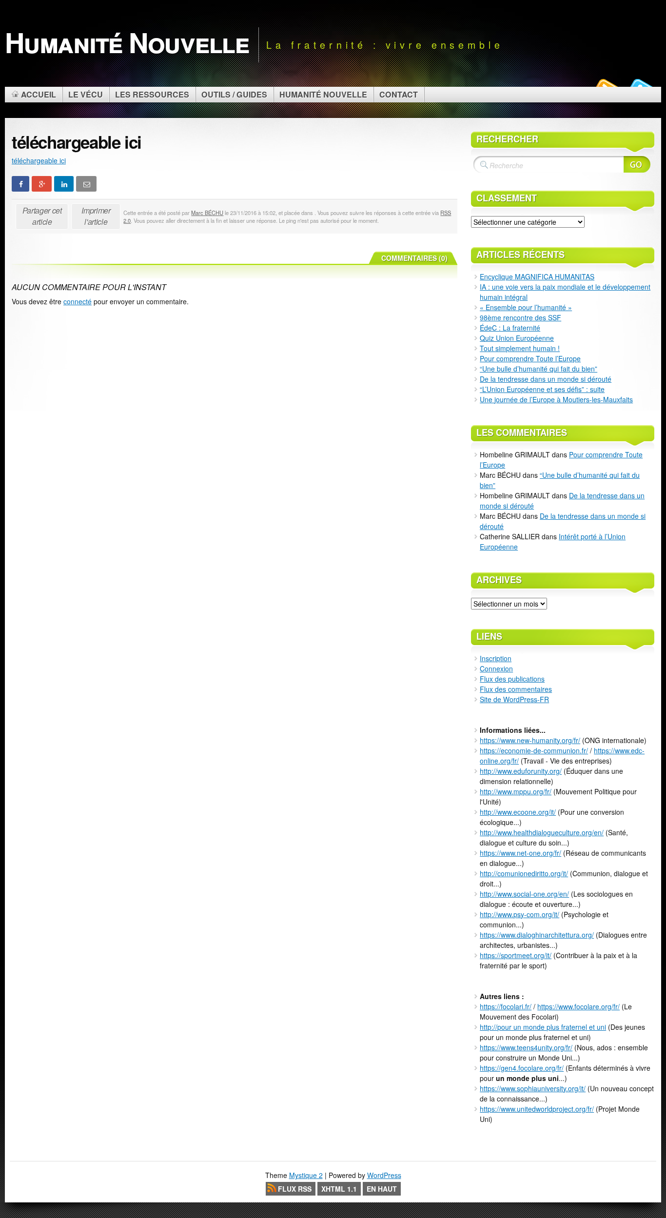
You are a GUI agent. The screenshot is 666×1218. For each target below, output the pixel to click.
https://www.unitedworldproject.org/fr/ (537, 1109)
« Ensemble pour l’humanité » (526, 307)
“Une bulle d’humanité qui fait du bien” (538, 368)
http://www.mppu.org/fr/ (515, 791)
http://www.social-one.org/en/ (524, 894)
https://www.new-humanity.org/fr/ (530, 740)
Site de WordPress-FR (514, 699)
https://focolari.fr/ (505, 1006)
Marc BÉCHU (207, 212)
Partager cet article (42, 216)
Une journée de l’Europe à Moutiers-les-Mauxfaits (556, 399)
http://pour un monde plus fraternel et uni (543, 1027)
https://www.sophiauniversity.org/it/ (533, 1088)
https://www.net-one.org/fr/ (520, 853)
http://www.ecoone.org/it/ (518, 812)
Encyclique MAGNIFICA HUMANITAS (537, 276)
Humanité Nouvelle (127, 41)
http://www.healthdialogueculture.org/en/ (542, 832)
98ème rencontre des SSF (520, 317)
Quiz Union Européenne (517, 338)
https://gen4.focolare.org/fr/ (522, 1068)
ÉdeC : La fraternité (510, 328)
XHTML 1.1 (339, 1189)
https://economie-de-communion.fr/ (534, 750)
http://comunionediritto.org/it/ (524, 873)
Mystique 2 (306, 1175)
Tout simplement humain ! (520, 348)
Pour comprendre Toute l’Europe (530, 358)
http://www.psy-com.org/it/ (519, 914)
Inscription (495, 658)
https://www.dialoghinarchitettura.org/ (537, 935)
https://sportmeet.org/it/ (515, 955)
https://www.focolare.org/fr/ (578, 1006)
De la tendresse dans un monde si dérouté (545, 379)
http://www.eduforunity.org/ (521, 771)
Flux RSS (295, 1189)
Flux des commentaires (516, 689)
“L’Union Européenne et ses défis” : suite (542, 389)
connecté (77, 301)
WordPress (384, 1175)
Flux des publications (512, 679)
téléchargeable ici (39, 160)
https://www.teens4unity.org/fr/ (526, 1047)
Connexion (496, 668)
